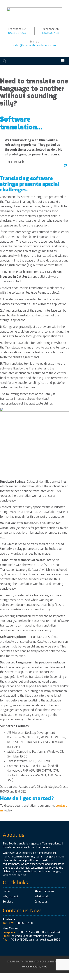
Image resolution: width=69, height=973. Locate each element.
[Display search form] (4, 61)
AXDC (44, 966)
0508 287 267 (17, 33)
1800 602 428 (50, 33)
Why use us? (10, 896)
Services (8, 901)
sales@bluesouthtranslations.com (34, 45)
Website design (30, 966)
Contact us (41, 901)
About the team (44, 891)
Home (6, 891)
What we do (42, 896)
